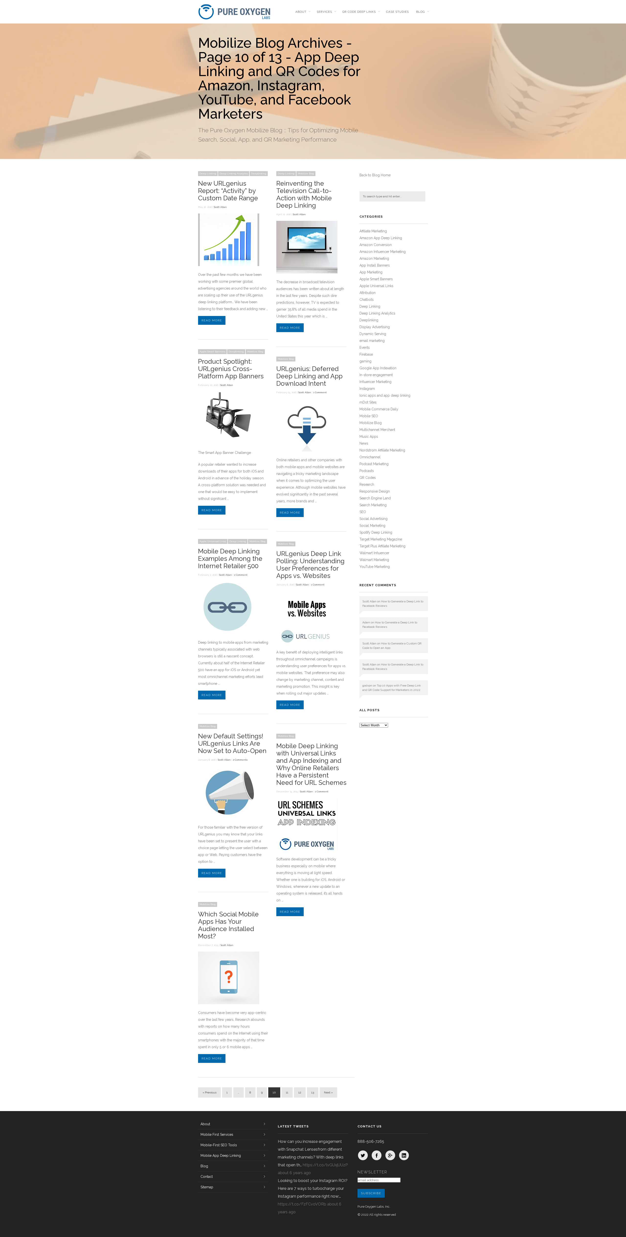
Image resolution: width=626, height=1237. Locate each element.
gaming (365, 361)
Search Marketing (373, 505)
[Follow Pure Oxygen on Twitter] (363, 1155)
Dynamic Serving (372, 334)
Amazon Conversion (375, 245)
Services (324, 11)
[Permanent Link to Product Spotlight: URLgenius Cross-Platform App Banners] (228, 443)
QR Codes (367, 478)
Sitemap (207, 1187)
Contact (207, 1177)
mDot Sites (368, 402)
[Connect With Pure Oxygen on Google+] (390, 1155)
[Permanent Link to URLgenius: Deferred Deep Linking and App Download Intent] (306, 450)
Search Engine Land (375, 498)
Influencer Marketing (375, 382)
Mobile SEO (368, 416)
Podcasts (366, 471)
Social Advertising (373, 519)
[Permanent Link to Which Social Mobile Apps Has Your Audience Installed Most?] (228, 1003)
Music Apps (368, 437)
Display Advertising (374, 327)
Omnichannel (369, 457)
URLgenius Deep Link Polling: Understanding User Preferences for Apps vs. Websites (310, 564)
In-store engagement (376, 375)
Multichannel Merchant (377, 430)
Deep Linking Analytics (234, 173)
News (363, 443)
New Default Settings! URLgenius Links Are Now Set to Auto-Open (232, 743)
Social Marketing (372, 526)
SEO (362, 512)
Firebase (366, 354)
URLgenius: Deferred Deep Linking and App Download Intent (309, 376)
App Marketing (370, 272)
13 (312, 1092)
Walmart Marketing (374, 560)
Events (364, 347)
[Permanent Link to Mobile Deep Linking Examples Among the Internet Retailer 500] (228, 633)
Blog (420, 11)
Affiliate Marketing (373, 231)
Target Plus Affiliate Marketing (382, 546)
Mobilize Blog (306, 173)
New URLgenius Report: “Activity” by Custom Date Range (228, 191)
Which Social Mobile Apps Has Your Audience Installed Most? (228, 925)
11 (287, 1092)
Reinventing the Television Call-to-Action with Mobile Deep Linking (304, 194)
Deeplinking (258, 173)
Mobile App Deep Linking (221, 1156)
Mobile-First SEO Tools (219, 1145)
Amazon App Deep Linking (380, 238)
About (300, 11)
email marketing (372, 341)
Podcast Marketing (374, 464)
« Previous (209, 1092)
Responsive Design (374, 491)
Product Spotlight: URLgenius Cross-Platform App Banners (231, 369)
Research (366, 484)
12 (299, 1092)
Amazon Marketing (374, 258)
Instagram (367, 389)
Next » (328, 1092)
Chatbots (366, 300)
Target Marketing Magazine (380, 539)
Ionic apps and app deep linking (384, 395)
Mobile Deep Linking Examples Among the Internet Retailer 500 (230, 559)
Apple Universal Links (213, 541)
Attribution (367, 293)
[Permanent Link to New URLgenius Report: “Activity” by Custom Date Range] (228, 265)
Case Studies (397, 11)
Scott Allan (220, 207)
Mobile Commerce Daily (378, 409)
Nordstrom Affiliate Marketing (382, 450)
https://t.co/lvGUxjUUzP (325, 1165)
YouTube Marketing (374, 567)
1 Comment (320, 392)
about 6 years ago (294, 1172)
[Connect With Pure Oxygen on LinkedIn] (404, 1155)
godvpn (367, 685)
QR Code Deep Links (359, 11)
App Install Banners (374, 265)
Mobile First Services (217, 1134)
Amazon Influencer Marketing (382, 252)
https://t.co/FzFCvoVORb (302, 1204)
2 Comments (240, 759)
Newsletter (372, 1172)
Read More (211, 320)
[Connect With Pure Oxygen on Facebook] (376, 1155)
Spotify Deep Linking (375, 532)
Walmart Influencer (374, 553)
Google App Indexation (377, 368)
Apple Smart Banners (212, 351)
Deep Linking (208, 173)
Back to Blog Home (375, 175)
